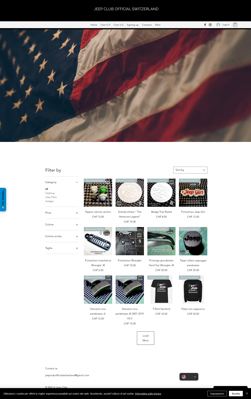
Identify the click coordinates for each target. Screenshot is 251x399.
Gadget (49, 201)
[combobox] (190, 170)
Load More (146, 338)
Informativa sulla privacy (148, 393)
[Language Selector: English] (188, 377)
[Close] (247, 393)
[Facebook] (205, 24)
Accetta (236, 393)
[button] (235, 24)
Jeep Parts (51, 197)
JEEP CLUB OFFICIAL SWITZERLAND (126, 9)
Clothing (49, 193)
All (46, 189)
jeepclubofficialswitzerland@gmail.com (67, 375)
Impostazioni (217, 393)
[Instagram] (210, 24)
